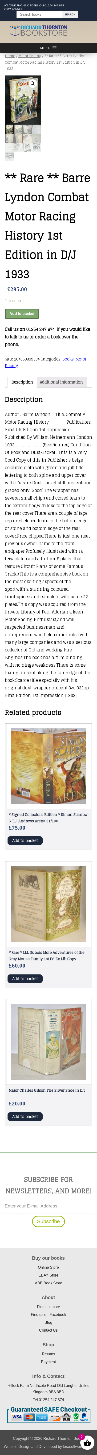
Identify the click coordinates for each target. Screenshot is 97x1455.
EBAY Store (48, 1275)
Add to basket (21, 314)
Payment (48, 1362)
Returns (48, 1354)
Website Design (17, 1447)
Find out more (48, 1307)
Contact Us (48, 1330)
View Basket (13, 8)
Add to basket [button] (25, 840)
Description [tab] (22, 382)
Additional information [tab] (61, 382)
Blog (48, 1322)
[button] (32, 83)
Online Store (48, 1267)
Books (68, 359)
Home (10, 56)
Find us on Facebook (48, 1315)
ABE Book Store (48, 1283)
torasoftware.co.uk (78, 1447)
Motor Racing (29, 56)
